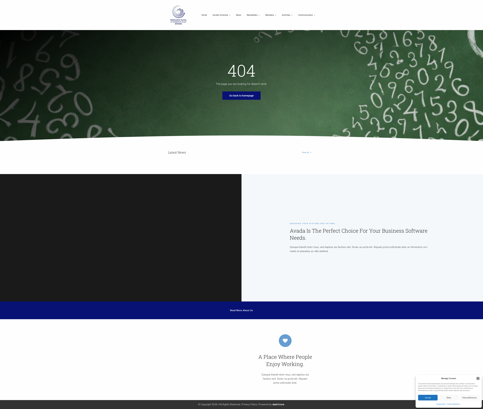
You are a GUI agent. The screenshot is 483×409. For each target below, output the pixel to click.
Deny (449, 398)
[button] (478, 378)
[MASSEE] (178, 5)
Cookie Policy (441, 404)
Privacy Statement (453, 404)
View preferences (469, 398)
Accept (428, 398)
